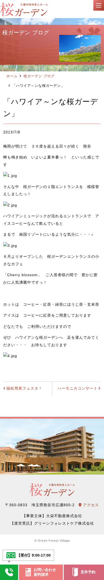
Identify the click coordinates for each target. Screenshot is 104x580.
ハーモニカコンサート (78, 388)
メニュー (98, 5)
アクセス (90, 505)
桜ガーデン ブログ (39, 76)
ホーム (12, 76)
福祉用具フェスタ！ (24, 388)
